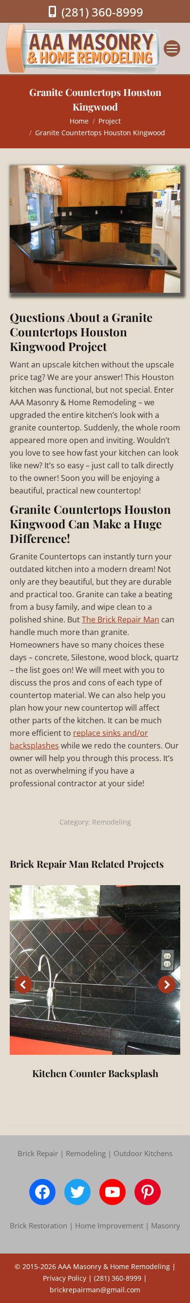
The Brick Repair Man (120, 619)
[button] (23, 984)
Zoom (95, 970)
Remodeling (111, 821)
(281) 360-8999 (102, 12)
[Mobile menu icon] (172, 48)
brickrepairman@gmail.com (95, 1289)
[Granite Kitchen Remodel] (95, 229)
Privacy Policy (64, 1278)
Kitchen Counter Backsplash (95, 1073)
